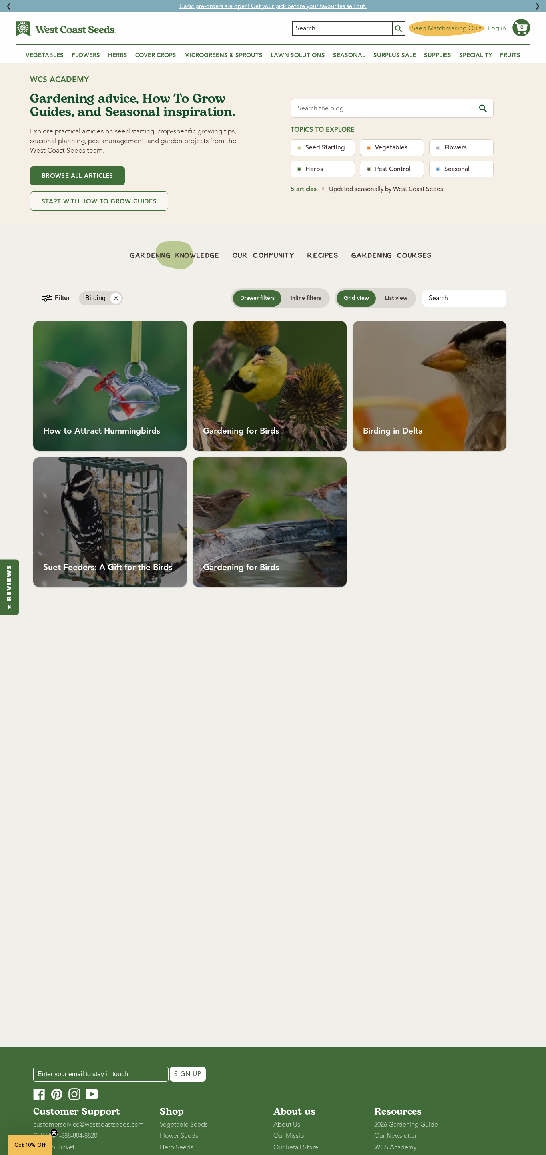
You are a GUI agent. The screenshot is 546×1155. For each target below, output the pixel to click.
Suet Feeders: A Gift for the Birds (107, 567)
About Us (286, 1125)
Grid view (356, 298)
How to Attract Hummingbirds (101, 431)
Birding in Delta (393, 431)
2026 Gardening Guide (406, 1125)
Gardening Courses (391, 255)
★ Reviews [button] (9, 586)
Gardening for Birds (241, 431)
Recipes (322, 255)
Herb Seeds (176, 1147)
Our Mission (290, 1136)
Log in (497, 28)
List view (396, 298)
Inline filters (306, 298)
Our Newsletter (395, 1136)
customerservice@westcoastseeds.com (88, 1125)
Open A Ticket (53, 1147)
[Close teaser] (54, 1133)
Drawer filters (257, 298)
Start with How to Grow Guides (99, 201)
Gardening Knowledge (174, 255)
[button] (521, 27)
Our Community (264, 255)
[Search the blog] (483, 108)
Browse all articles (77, 175)
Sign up (187, 1074)
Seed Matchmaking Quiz (447, 28)
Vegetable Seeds (184, 1125)
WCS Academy (395, 1147)
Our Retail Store (295, 1147)
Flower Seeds (179, 1136)
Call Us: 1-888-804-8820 (65, 1136)
